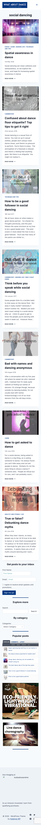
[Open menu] (37, 4)
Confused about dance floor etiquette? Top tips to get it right (20, 122)
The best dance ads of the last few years (21, 665)
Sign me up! (9, 593)
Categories (6, 624)
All (29, 645)
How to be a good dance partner (18, 676)
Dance (7, 47)
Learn (13, 47)
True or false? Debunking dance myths (17, 523)
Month (24, 645)
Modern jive (20, 47)
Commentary (9, 114)
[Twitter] (34, 815)
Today (13, 645)
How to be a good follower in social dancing (17, 205)
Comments (14, 642)
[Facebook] (30, 815)
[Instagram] (30, 818)
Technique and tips (12, 197)
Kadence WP (15, 819)
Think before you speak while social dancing (17, 287)
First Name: (7, 570)
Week (18, 645)
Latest (22, 642)
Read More (10, 78)
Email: (5, 579)
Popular (6, 642)
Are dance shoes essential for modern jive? (22, 654)
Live (22, 514)
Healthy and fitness (12, 514)
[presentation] (20, 31)
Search (5, 608)
